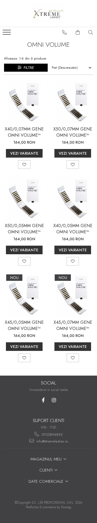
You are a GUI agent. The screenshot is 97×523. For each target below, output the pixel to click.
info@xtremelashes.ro (51, 441)
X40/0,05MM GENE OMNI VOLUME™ (72, 229)
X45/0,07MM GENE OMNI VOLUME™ (73, 325)
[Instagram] (53, 400)
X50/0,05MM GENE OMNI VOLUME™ (24, 229)
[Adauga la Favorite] (24, 164)
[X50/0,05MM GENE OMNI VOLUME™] (24, 198)
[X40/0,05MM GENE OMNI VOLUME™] (72, 198)
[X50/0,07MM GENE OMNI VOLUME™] (72, 101)
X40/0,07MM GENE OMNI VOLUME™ (24, 132)
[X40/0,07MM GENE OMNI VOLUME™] (24, 101)
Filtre (28, 67)
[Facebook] (43, 400)
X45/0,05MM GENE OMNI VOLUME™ (24, 325)
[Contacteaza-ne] (64, 32)
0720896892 (51, 434)
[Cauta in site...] (91, 32)
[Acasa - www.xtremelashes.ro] (48, 13)
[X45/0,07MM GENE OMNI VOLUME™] (72, 295)
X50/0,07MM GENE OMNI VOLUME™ (72, 132)
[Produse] (7, 34)
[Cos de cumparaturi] (78, 32)
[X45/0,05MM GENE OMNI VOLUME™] (24, 295)
